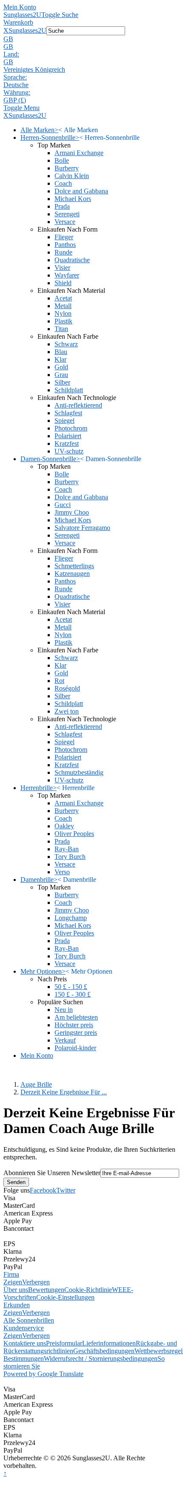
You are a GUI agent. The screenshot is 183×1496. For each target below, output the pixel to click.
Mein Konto (19, 7)
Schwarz (66, 344)
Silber (62, 382)
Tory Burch (70, 856)
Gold (61, 367)
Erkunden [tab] (16, 1305)
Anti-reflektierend (78, 405)
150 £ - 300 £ (72, 994)
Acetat (63, 298)
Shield (62, 282)
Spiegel (64, 420)
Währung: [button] (16, 92)
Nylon (62, 313)
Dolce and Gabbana (81, 191)
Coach (63, 183)
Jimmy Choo (71, 512)
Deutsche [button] (16, 84)
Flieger (63, 237)
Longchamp (70, 917)
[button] (91, 39)
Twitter (65, 1190)
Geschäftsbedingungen (103, 1350)
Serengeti (67, 214)
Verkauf (65, 1040)
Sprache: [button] (15, 77)
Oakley (64, 826)
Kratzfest (66, 443)
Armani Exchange (78, 152)
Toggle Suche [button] (59, 14)
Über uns (15, 1289)
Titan (61, 328)
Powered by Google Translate (43, 1373)
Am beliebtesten (76, 1017)
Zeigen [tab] (12, 1282)
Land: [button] (11, 54)
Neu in (63, 1009)
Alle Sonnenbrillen (28, 1320)
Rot (59, 680)
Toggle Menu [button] (21, 107)
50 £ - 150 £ (70, 986)
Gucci (62, 504)
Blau (60, 351)
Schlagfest (68, 412)
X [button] (6, 30)
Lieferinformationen (109, 1343)
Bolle (61, 160)
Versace (64, 221)
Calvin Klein (71, 175)
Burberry (66, 168)
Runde (63, 252)
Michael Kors (72, 198)
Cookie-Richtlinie (88, 1289)
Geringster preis (75, 1032)
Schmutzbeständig (78, 772)
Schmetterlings (74, 566)
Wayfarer (66, 275)
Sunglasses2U (22, 14)
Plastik (63, 321)
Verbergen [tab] (36, 1282)
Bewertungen (46, 1289)
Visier (62, 267)
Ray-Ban (66, 849)
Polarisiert (67, 435)
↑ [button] (5, 1473)
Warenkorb (18, 22)
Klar (60, 359)
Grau (61, 374)
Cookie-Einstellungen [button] (65, 1297)
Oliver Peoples (74, 833)
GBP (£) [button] (14, 100)
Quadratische (72, 260)
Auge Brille (36, 1084)
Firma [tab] (11, 1274)
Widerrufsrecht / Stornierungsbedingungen (100, 1358)
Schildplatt (68, 390)
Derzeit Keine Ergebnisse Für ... (63, 1092)
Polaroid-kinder (75, 1047)
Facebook (43, 1190)
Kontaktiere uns (24, 1343)
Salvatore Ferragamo (82, 527)
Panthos (65, 244)
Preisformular (64, 1343)
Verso (62, 872)
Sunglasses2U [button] (27, 30)
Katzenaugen (72, 573)
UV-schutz (68, 451)
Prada (62, 206)
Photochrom (70, 428)
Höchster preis (73, 1024)
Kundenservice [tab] (23, 1328)
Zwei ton (66, 711)
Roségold (67, 688)
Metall (62, 305)
